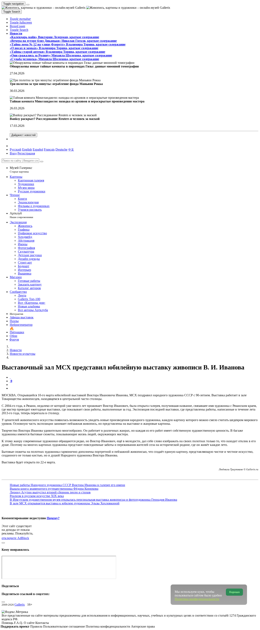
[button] (20, 19)
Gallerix (19, 604)
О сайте (29, 623)
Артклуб (21, 215)
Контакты (42, 623)
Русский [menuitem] (15, 149)
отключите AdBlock (15, 538)
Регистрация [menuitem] (26, 153)
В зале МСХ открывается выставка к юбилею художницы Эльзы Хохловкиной (64, 503)
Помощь (8, 623)
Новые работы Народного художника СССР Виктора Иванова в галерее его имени (67, 485)
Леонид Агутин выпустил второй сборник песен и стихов (50, 492)
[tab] (10, 377)
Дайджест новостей (23, 135)
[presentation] (134, 385)
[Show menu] (27, 4)
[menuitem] (71, 149)
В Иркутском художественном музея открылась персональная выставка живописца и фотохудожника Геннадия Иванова (93, 499)
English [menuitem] (27, 149)
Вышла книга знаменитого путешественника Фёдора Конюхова (54, 488)
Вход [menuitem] (13, 153)
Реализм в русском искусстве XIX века (37, 496)
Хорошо (234, 592)
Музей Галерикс (21, 169)
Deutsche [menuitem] (61, 149)
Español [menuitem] (38, 149)
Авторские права (143, 626)
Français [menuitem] (49, 149)
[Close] (41, 161)
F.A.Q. (19, 623)
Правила (36, 626)
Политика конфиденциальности (108, 626)
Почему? (53, 518)
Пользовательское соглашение (64, 626)
